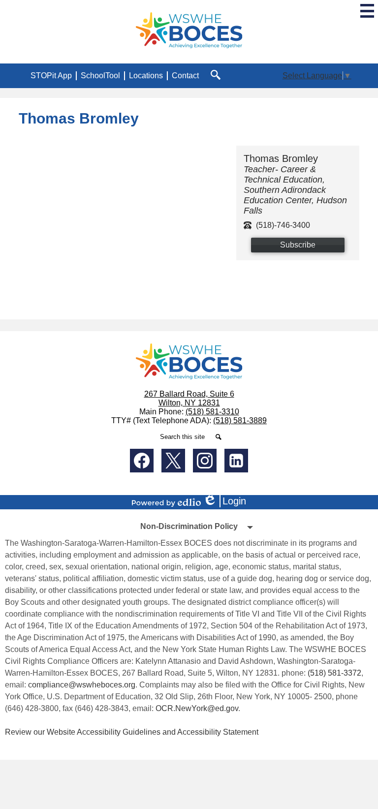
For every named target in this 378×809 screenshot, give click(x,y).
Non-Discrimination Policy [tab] (189, 526)
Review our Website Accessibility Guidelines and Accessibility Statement (131, 732)
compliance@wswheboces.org (81, 685)
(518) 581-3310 (212, 411)
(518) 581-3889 (240, 420)
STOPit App (51, 75)
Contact (185, 75)
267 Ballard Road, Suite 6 (189, 394)
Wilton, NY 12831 (189, 403)
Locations (146, 75)
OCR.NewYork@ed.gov (197, 708)
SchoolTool (100, 75)
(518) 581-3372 (334, 673)
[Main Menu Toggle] (367, 11)
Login (228, 501)
